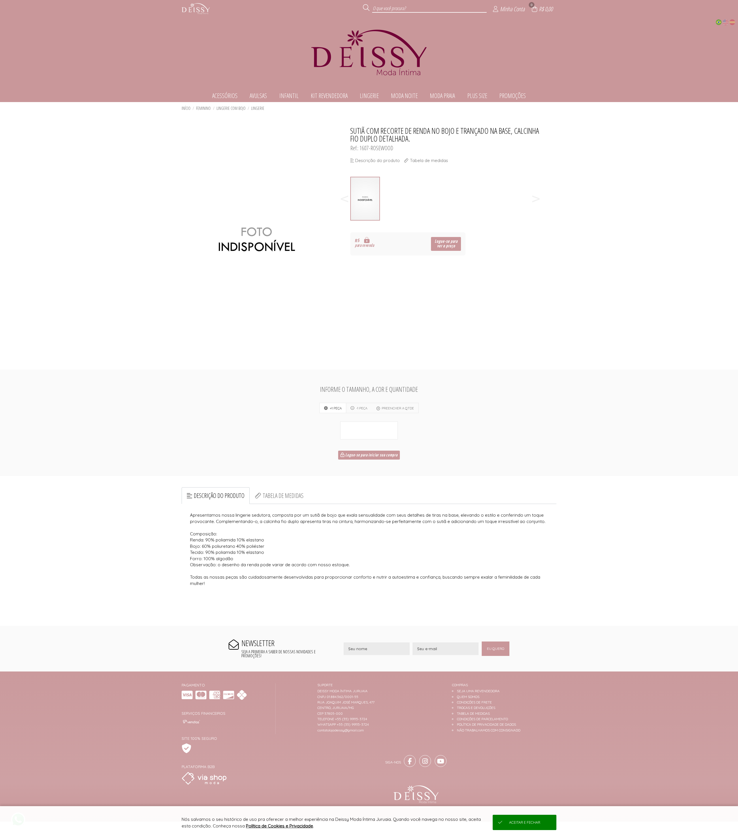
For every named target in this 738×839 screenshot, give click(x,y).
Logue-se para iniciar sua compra (371, 455)
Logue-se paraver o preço (446, 243)
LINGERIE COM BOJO (231, 108)
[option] (365, 199)
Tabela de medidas (283, 495)
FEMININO (203, 108)
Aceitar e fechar (524, 822)
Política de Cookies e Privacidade (279, 826)
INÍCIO (186, 108)
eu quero (495, 648)
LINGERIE (257, 108)
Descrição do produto (219, 495)
